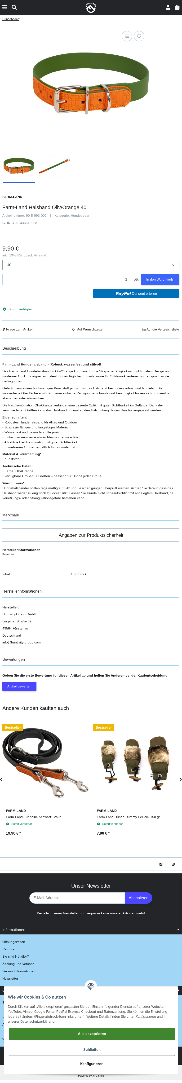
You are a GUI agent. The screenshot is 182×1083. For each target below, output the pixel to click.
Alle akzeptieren (92, 1033)
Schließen (92, 1049)
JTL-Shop (98, 1075)
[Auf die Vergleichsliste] (127, 36)
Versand (40, 255)
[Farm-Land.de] (90, 7)
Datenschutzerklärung (37, 1021)
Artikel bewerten (19, 686)
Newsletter (10, 978)
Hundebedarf (80, 215)
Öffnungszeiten (13, 942)
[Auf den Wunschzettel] (139, 36)
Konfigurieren (91, 1063)
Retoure (8, 949)
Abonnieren (138, 898)
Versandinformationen (18, 971)
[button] (168, 7)
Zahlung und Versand (18, 964)
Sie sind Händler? (15, 956)
